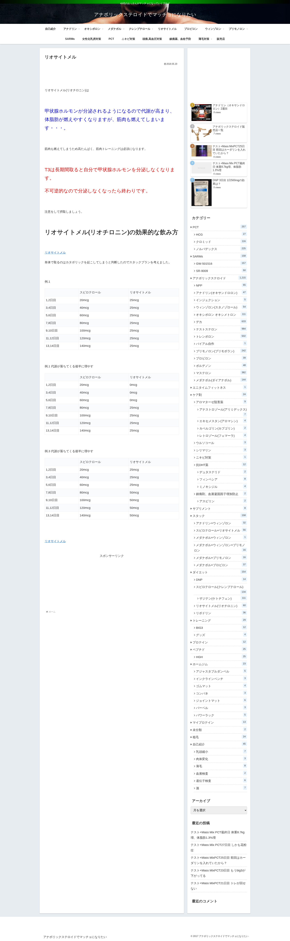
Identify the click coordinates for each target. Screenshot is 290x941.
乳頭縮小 (221, 751)
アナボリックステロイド (219, 278)
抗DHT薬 (221, 465)
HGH (221, 657)
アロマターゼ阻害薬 (221, 402)
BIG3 (221, 627)
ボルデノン (221, 365)
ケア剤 (219, 395)
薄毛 (221, 766)
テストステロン (221, 329)
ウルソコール (221, 443)
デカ (221, 322)
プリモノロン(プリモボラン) (221, 351)
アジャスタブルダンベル (221, 671)
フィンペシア (222, 479)
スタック (219, 516)
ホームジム (219, 664)
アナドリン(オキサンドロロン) (221, 293)
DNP (221, 579)
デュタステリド (222, 472)
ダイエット (219, 572)
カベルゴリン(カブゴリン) (222, 428)
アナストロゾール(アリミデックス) (223, 412)
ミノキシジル (222, 486)
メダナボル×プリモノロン (221, 558)
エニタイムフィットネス (219, 387)
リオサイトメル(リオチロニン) (221, 606)
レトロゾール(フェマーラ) (222, 435)
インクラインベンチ (221, 679)
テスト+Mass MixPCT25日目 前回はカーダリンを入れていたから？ (218, 860)
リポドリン (221, 613)
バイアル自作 (221, 343)
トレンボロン (221, 336)
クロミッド (221, 241)
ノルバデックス (221, 249)
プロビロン (221, 358)
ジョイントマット (221, 700)
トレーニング (219, 620)
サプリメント (219, 508)
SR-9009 (221, 271)
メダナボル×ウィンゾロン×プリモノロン (220, 547)
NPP (221, 285)
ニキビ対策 (221, 457)
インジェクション (221, 300)
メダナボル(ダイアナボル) (221, 380)
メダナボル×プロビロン (221, 565)
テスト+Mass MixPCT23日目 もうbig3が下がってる (218, 873)
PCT (219, 227)
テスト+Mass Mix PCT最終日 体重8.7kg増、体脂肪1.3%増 (218, 835)
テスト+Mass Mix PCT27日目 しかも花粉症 (219, 847)
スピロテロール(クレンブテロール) (221, 589)
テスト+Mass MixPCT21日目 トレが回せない (218, 886)
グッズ (221, 635)
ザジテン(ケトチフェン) (222, 598)
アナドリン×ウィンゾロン (221, 523)
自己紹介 (219, 744)
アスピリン (222, 501)
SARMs (219, 256)
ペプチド (219, 649)
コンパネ (221, 693)
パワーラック (221, 715)
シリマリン (221, 450)
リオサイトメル (55, 252)
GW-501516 (221, 263)
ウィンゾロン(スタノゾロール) (221, 307)
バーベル (221, 708)
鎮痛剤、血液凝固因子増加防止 (221, 494)
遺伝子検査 (221, 781)
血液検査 (221, 773)
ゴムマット (221, 686)
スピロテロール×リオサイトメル (221, 530)
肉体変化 (221, 759)
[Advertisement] (112, 75)
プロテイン (219, 642)
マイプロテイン (219, 722)
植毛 (219, 737)
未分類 (219, 730)
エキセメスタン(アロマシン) (222, 421)
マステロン (221, 373)
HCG (221, 234)
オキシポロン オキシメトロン (221, 314)
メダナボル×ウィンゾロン (221, 537)
